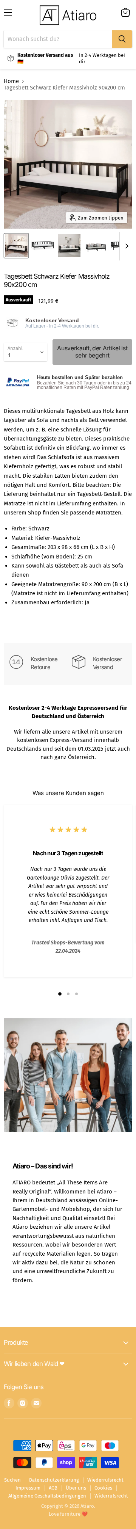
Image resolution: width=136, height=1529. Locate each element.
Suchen (12, 1480)
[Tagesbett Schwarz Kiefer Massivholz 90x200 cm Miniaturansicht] (16, 246)
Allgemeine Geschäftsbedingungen (47, 1496)
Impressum (27, 1488)
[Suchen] (122, 39)
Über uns (76, 1488)
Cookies (103, 1488)
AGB (53, 1488)
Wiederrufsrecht (105, 1480)
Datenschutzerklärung (54, 1480)
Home (11, 81)
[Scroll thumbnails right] (125, 246)
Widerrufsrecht (111, 1496)
